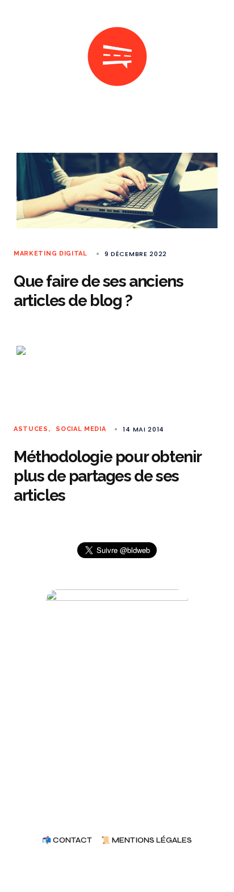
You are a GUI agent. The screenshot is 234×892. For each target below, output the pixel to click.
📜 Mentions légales (146, 840)
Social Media (81, 429)
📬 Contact (67, 840)
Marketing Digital (50, 253)
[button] (18, 57)
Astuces (31, 429)
